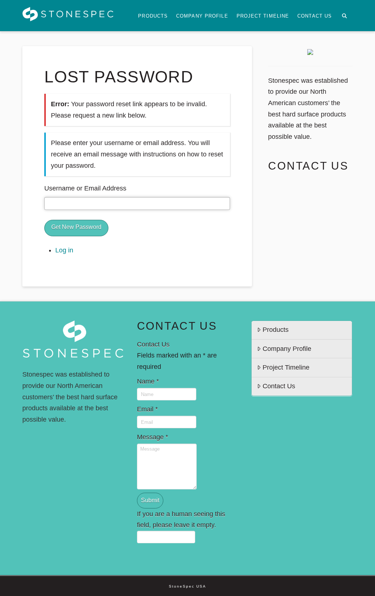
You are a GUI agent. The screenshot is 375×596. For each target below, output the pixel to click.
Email (147, 409)
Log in (64, 250)
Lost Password (118, 76)
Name (148, 381)
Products (276, 329)
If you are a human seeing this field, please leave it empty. (181, 519)
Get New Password (76, 227)
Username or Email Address (85, 188)
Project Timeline (286, 367)
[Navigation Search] (344, 15)
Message (152, 437)
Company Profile (287, 348)
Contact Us (279, 386)
